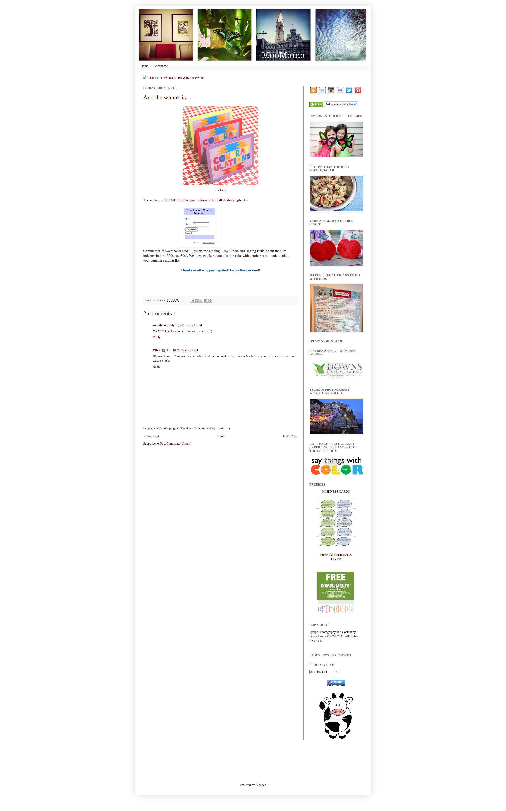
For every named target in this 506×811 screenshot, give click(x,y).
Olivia (157, 350)
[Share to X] (201, 301)
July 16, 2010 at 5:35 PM (182, 350)
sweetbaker (160, 325)
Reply (156, 337)
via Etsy (220, 190)
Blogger (260, 784)
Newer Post (151, 436)
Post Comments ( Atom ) (175, 443)
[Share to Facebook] (206, 301)
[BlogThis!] (197, 301)
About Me (161, 66)
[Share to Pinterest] (210, 301)
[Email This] (192, 301)
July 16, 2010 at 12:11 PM (185, 325)
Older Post (289, 436)
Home (144, 66)
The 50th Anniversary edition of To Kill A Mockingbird (205, 200)
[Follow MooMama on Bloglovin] (341, 106)
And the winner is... (167, 97)
